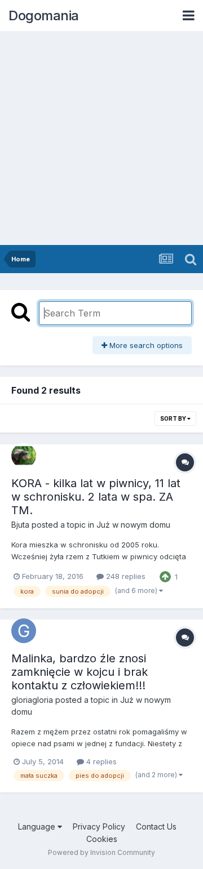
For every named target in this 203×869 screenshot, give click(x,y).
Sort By (173, 418)
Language (38, 826)
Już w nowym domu (133, 524)
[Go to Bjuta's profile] (23, 455)
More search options (145, 345)
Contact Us (156, 826)
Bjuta (20, 524)
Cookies (101, 839)
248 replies (124, 576)
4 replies (100, 761)
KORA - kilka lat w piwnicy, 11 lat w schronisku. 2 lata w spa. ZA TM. (95, 496)
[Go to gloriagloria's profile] (23, 630)
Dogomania (43, 15)
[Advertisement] (101, 138)
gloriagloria (32, 700)
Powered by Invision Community (101, 852)
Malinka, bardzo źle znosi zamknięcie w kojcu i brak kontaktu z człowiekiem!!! (79, 672)
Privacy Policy (99, 826)
